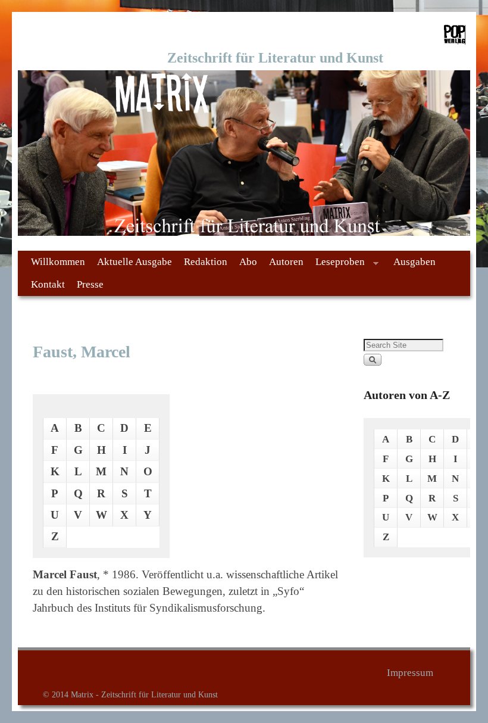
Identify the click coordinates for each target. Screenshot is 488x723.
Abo (248, 261)
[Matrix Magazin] (244, 153)
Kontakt (48, 284)
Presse (90, 284)
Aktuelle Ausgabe (134, 261)
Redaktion (205, 261)
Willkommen (58, 261)
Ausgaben (414, 261)
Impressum (410, 672)
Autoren (286, 261)
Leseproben (337, 264)
